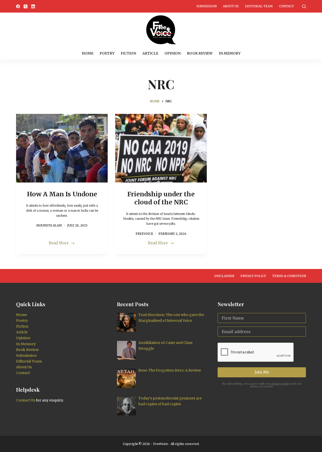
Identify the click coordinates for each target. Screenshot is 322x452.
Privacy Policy (253, 276)
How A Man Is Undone (62, 194)
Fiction (128, 53)
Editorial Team (259, 6)
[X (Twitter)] (25, 6)
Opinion (173, 53)
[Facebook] (18, 6)
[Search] (304, 6)
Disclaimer (224, 276)
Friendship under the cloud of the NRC (161, 198)
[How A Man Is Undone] (62, 148)
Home (87, 53)
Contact (286, 6)
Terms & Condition (289, 276)
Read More (59, 243)
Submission (206, 6)
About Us (231, 6)
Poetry (107, 53)
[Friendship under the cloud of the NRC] (161, 148)
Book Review (200, 53)
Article (150, 53)
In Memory (229, 53)
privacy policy (280, 383)
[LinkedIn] (33, 6)
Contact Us (25, 400)
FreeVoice (160, 444)
